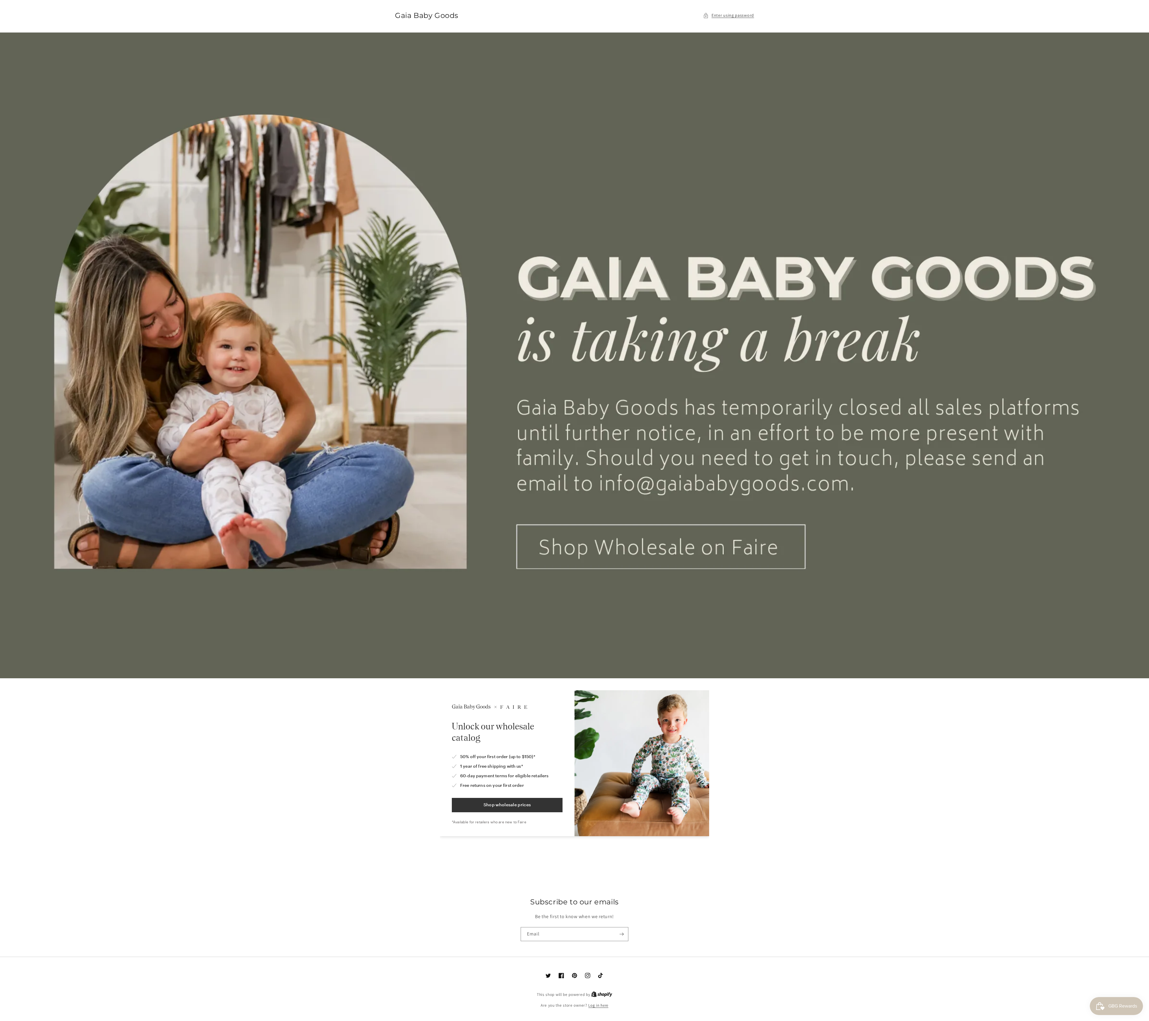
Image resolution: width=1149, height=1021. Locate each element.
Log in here (598, 1005)
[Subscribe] (621, 934)
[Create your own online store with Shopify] (601, 994)
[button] (728, 15)
